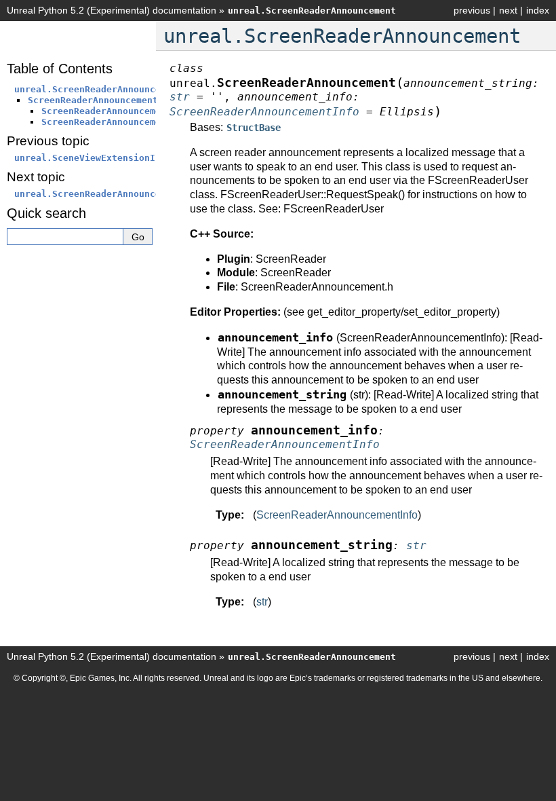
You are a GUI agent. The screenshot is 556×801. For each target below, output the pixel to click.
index (537, 10)
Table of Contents (60, 68)
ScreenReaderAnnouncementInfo (337, 515)
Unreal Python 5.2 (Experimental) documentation (111, 10)
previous (472, 10)
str (262, 602)
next (508, 10)
